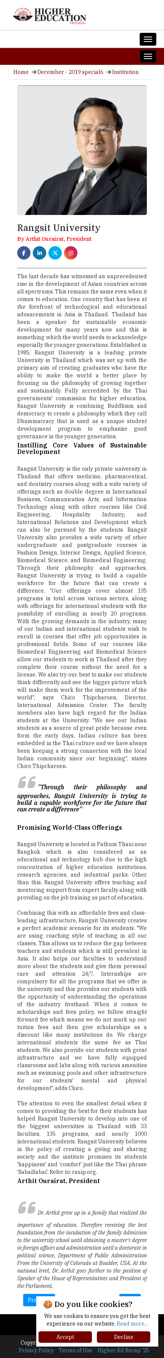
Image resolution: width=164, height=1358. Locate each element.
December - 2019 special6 (70, 72)
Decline (123, 1337)
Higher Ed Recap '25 (123, 1350)
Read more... (132, 1323)
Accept (65, 1337)
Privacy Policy (36, 1350)
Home (21, 72)
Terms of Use (76, 1350)
